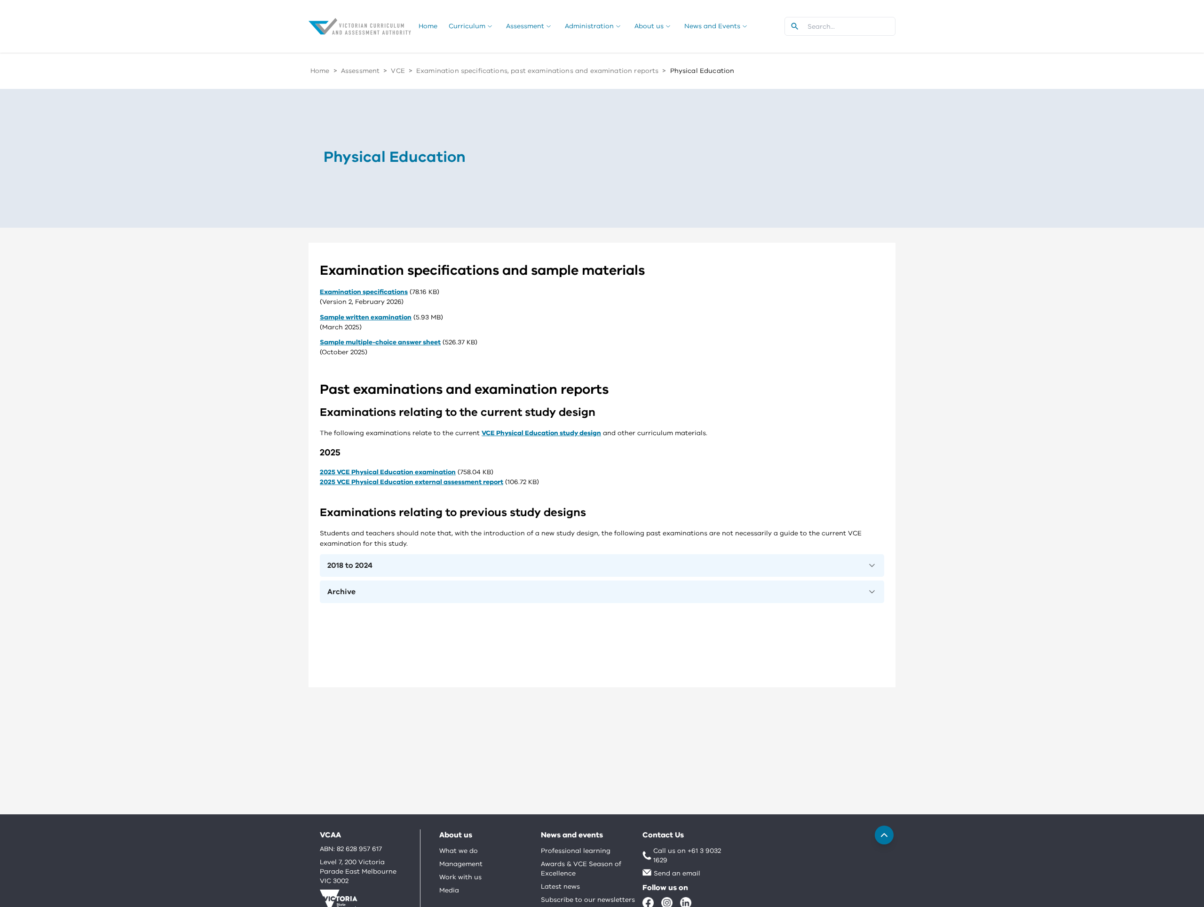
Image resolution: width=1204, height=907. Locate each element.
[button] (602, 565)
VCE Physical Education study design (541, 433)
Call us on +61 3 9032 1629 (687, 855)
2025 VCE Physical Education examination (388, 472)
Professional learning (575, 850)
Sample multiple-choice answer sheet (380, 342)
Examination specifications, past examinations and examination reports (537, 70)
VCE (397, 70)
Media (449, 890)
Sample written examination (366, 317)
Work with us (460, 877)
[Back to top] (884, 835)
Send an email (677, 873)
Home (320, 70)
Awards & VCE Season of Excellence (581, 868)
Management (461, 863)
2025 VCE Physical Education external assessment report (411, 481)
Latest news (560, 886)
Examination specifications (364, 291)
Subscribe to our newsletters (588, 899)
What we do (458, 850)
